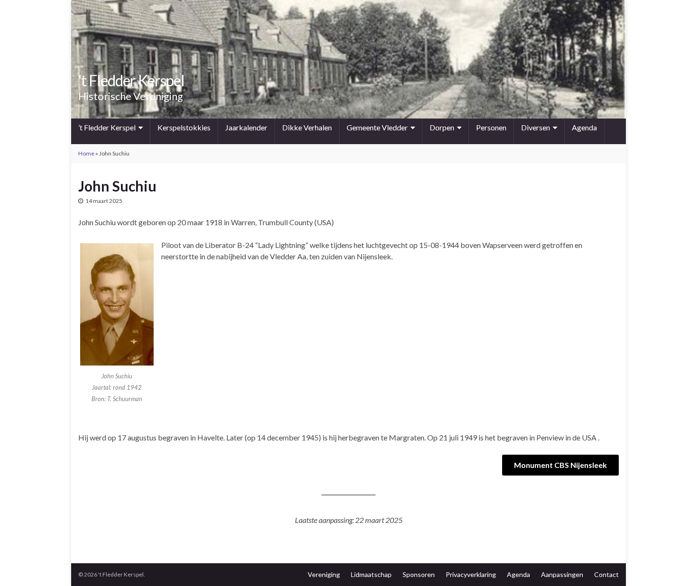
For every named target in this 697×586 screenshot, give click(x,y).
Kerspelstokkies (184, 127)
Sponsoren (419, 574)
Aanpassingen (562, 574)
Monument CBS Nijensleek (560, 464)
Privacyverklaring (471, 574)
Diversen (535, 127)
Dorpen (442, 127)
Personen (491, 127)
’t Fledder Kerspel (107, 127)
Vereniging (324, 574)
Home (86, 153)
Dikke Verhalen (307, 127)
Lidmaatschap (371, 574)
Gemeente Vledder (377, 127)
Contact (606, 574)
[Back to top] (676, 565)
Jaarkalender (246, 127)
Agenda (584, 127)
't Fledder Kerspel (131, 80)
